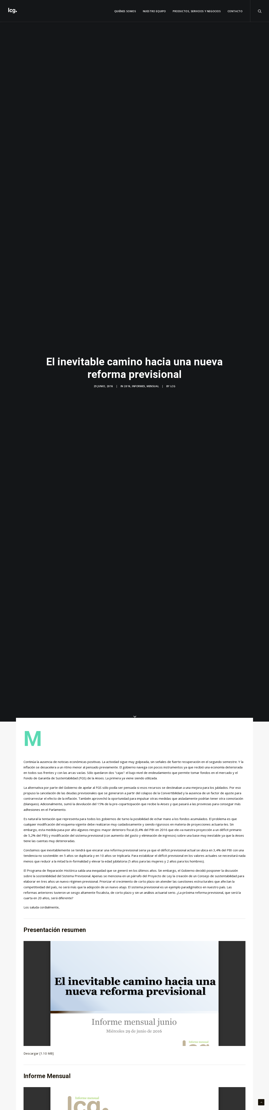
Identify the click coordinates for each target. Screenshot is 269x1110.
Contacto (235, 11)
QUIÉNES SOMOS (125, 11)
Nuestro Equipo (154, 11)
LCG (172, 386)
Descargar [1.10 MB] (39, 1053)
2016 (127, 386)
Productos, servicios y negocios (197, 11)
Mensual (153, 386)
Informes (138, 386)
